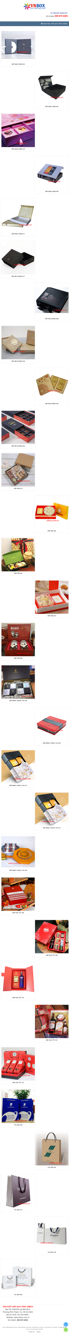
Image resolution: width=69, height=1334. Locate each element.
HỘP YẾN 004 (18, 658)
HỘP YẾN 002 (18, 573)
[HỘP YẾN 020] (51, 512)
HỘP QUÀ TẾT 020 (18, 913)
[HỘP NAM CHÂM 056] (51, 172)
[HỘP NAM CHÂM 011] (18, 215)
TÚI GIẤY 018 (52, 1252)
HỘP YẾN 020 (52, 531)
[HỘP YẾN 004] (18, 639)
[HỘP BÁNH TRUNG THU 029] (18, 851)
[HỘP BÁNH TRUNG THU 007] (51, 724)
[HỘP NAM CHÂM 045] (18, 45)
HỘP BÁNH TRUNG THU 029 (18, 870)
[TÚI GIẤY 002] (51, 1148)
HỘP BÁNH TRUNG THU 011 (52, 828)
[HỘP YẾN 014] (18, 470)
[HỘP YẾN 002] (18, 554)
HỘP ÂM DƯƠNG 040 (18, 361)
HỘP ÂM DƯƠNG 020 (51, 403)
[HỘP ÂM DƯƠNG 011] (18, 257)
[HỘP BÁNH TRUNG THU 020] (18, 682)
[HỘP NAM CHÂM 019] (18, 130)
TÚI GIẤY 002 (52, 1167)
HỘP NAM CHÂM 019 (18, 149)
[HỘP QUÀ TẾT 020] (18, 894)
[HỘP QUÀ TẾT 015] (18, 979)
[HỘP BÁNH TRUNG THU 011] (51, 809)
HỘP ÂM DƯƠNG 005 (18, 446)
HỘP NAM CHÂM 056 (51, 191)
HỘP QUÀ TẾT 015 (18, 997)
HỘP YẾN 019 (52, 616)
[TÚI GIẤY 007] (18, 1276)
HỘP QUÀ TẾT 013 (18, 1082)
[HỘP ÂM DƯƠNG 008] (51, 300)
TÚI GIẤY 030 (18, 1125)
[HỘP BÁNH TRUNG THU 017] (18, 767)
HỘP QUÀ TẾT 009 (52, 955)
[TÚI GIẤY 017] (18, 1191)
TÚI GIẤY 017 (18, 1210)
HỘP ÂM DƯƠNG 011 (18, 276)
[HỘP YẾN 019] (51, 597)
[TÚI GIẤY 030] (18, 1106)
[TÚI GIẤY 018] (51, 1233)
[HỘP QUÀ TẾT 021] (51, 1021)
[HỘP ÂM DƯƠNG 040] (18, 342)
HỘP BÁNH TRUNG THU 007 (52, 743)
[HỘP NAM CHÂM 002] (51, 88)
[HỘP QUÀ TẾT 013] (18, 1064)
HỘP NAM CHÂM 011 (18, 234)
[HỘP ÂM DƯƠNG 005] (18, 427)
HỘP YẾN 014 (18, 488)
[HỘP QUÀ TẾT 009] (51, 936)
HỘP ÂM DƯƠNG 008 (51, 319)
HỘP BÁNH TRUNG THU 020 (18, 700)
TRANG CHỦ (31, 1331)
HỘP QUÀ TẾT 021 (52, 1040)
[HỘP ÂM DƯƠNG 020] (51, 385)
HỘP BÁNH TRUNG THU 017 (18, 785)
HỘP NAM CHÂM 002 (51, 106)
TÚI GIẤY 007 (18, 1294)
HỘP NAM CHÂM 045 (18, 64)
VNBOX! (39, 1331)
